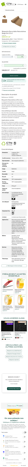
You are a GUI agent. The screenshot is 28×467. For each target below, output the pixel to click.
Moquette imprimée (14, 359)
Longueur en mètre (19, 54)
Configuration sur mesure (9, 46)
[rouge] (17, 337)
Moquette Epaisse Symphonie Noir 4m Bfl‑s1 (6, 334)
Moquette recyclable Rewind (14, 350)
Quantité (5, 62)
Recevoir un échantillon (9, 90)
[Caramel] (4, 339)
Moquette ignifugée (9, 10)
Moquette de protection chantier (14, 356)
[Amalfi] (5, 339)
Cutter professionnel (8, 289)
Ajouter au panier (14, 75)
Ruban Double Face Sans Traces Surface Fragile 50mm (8, 307)
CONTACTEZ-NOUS (14, 388)
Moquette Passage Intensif (14, 353)
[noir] (15, 337)
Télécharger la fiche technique (14, 265)
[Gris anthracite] (2, 339)
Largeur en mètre (6, 54)
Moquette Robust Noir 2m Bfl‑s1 (20, 333)
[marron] (18, 337)
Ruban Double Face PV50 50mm (19, 290)
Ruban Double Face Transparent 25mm (19, 306)
